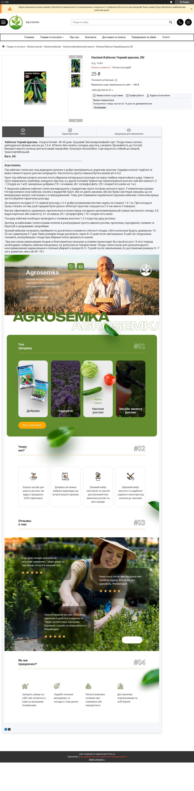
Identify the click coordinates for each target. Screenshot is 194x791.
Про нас (74, 37)
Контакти (90, 37)
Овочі (98, 403)
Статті (166, 37)
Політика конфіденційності (115, 757)
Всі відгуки (132, 640)
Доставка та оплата (114, 37)
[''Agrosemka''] (15, 22)
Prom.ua (111, 754)
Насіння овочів (34, 46)
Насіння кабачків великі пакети (78, 46)
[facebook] (6, 730)
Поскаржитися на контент (91, 757)
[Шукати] (170, 22)
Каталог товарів (39, 297)
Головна (29, 37)
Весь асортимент (32, 425)
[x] (9, 730)
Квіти (98, 399)
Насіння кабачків (52, 46)
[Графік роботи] (188, 22)
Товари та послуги (51, 37)
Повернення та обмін (144, 37)
